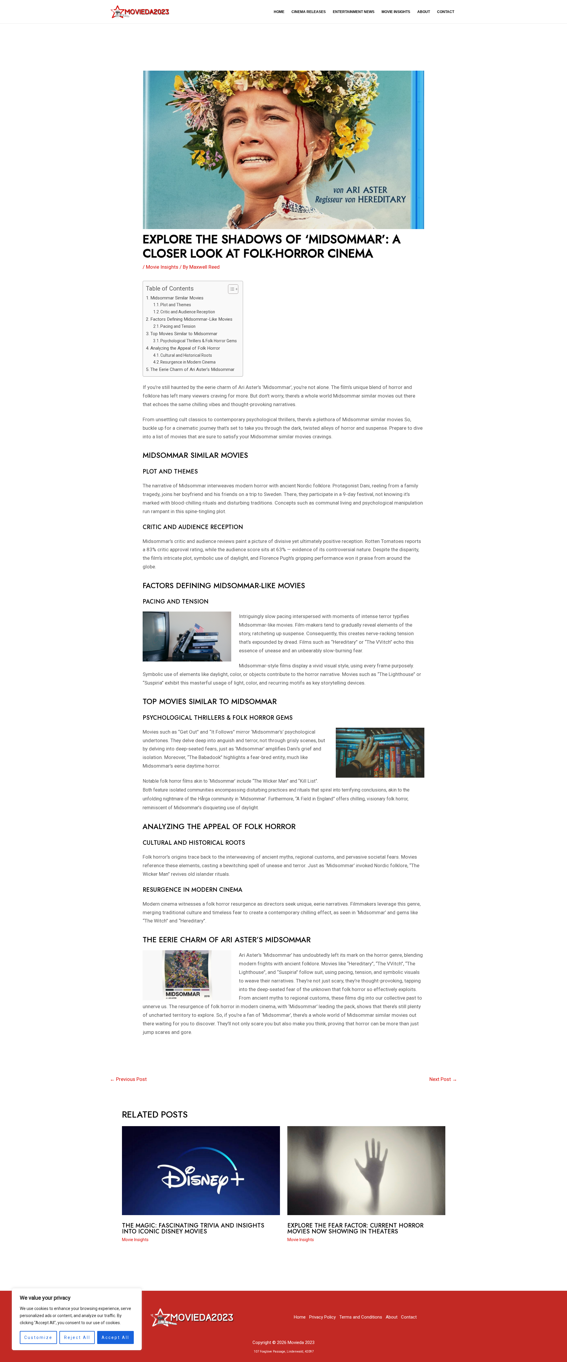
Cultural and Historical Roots (186, 355)
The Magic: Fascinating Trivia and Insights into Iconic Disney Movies (193, 1228)
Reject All (77, 1337)
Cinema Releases (308, 12)
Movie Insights (396, 12)
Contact (445, 12)
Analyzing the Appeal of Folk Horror (185, 348)
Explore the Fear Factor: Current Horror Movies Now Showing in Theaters (355, 1228)
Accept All (115, 1337)
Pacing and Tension (177, 326)
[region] (77, 1319)
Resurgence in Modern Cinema (188, 362)
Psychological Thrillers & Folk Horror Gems (198, 340)
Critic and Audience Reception (187, 311)
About (423, 12)
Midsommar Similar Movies (176, 298)
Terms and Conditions (360, 1317)
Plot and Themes (175, 304)
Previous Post (128, 1079)
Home (279, 12)
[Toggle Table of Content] (230, 289)
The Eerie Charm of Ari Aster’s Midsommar (192, 369)
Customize (38, 1337)
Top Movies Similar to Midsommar (183, 333)
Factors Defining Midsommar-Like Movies (191, 319)
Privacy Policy (322, 1317)
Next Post (443, 1079)
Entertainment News (353, 12)
